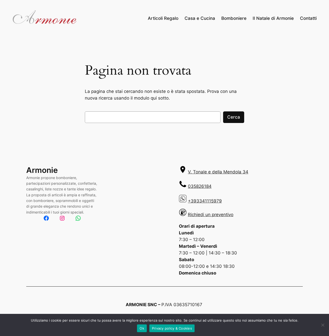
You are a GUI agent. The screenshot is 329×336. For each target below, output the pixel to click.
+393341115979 (205, 201)
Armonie (42, 170)
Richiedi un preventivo (210, 214)
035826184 (200, 186)
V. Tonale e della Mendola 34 (218, 171)
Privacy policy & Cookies (172, 328)
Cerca (233, 117)
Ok (142, 328)
